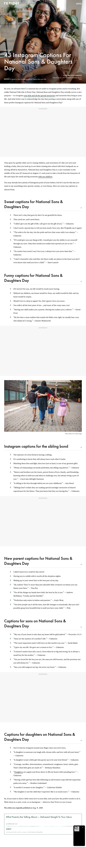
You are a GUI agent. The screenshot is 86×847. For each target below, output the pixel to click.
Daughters (18, 772)
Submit (8, 829)
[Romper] (11, 3)
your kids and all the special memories (39, 95)
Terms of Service (31, 832)
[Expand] (75, 827)
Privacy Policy (40, 832)
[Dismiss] (82, 827)
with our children (45, 176)
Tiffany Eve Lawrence (73, 75)
